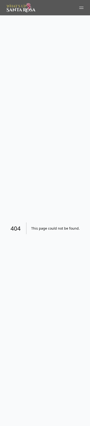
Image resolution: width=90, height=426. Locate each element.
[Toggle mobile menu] (81, 7)
